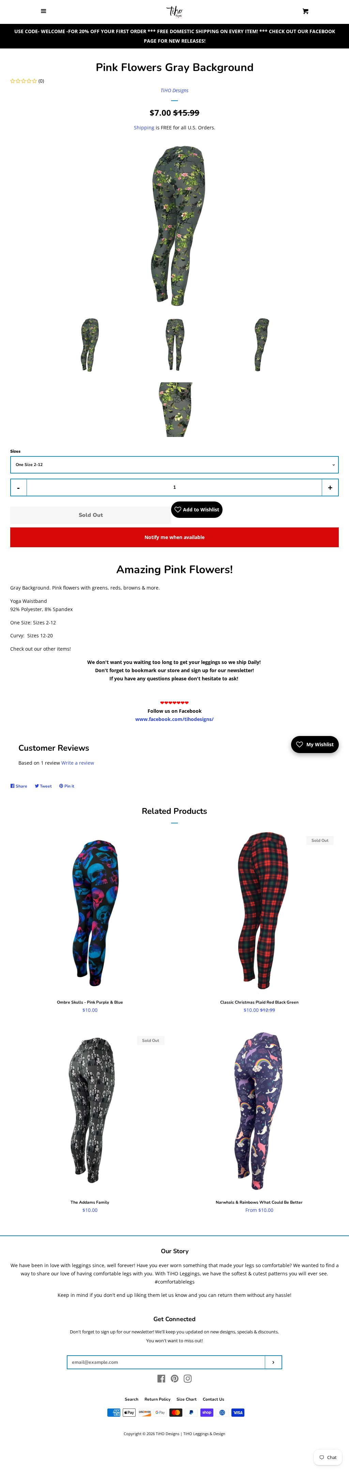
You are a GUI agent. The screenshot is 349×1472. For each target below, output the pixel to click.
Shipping (144, 127)
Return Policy (157, 1399)
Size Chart (187, 1399)
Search (131, 1399)
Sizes (15, 451)
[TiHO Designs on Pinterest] (174, 1380)
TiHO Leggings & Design (204, 1433)
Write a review (77, 763)
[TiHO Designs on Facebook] (161, 1380)
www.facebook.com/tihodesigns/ (174, 719)
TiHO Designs (174, 90)
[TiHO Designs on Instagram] (188, 1380)
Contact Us (213, 1399)
